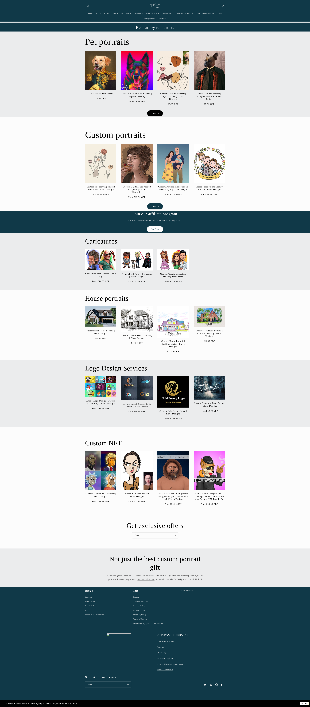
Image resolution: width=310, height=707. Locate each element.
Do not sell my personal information (148, 623)
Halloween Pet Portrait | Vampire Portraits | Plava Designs (209, 96)
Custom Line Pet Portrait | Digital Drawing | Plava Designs (173, 96)
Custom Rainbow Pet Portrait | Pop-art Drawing (137, 95)
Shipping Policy (139, 615)
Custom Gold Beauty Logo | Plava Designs (173, 412)
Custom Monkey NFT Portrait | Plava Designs (100, 495)
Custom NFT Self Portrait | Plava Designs (137, 495)
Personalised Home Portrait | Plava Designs (101, 332)
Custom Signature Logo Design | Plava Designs (209, 404)
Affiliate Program (140, 601)
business (88, 597)
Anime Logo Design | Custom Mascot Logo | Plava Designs (100, 402)
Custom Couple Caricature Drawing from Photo (173, 275)
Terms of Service (140, 619)
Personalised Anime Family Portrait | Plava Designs (209, 188)
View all (155, 113)
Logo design (90, 601)
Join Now (155, 229)
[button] (88, 6)
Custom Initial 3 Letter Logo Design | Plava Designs (137, 405)
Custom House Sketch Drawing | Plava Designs (137, 336)
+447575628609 (165, 669)
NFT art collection (145, 579)
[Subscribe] (175, 535)
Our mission (187, 590)
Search (136, 597)
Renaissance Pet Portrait (101, 93)
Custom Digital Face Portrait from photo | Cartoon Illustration (137, 189)
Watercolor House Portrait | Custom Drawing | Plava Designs (209, 333)
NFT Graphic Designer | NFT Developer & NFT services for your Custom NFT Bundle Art (209, 496)
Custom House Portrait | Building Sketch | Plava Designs (173, 344)
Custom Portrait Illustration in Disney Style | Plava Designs (173, 188)
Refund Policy (139, 610)
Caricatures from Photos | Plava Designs (100, 275)
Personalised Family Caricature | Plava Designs (137, 275)
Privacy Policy (139, 606)
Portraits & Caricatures (94, 615)
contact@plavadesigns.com (170, 664)
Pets (87, 610)
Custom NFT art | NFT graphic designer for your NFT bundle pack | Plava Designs (173, 496)
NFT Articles (90, 606)
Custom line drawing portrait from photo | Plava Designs (101, 188)
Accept (304, 703)
